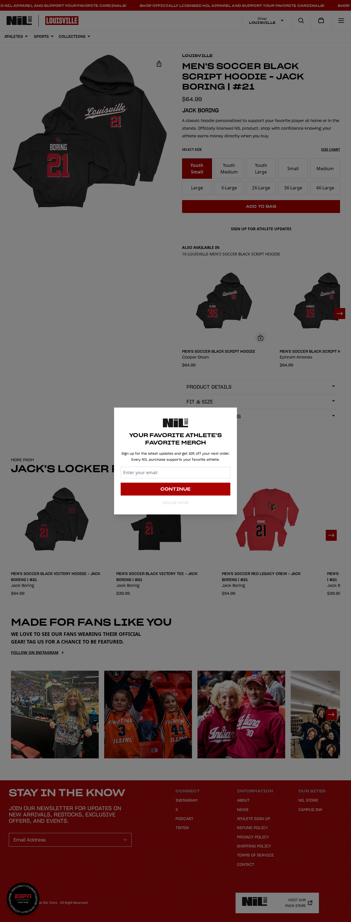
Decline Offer (175, 503)
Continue (175, 489)
